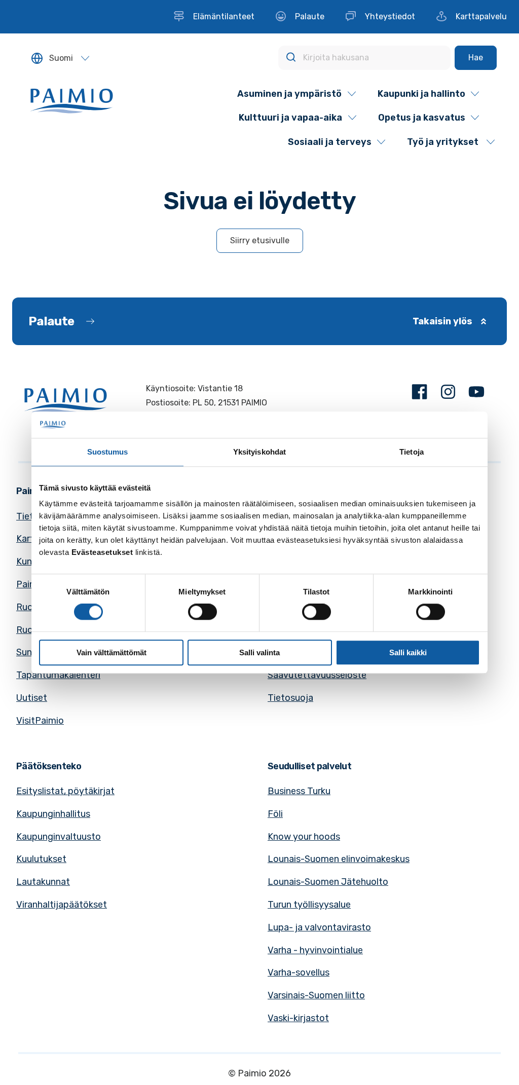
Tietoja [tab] (411, 451)
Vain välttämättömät (111, 652)
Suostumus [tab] (107, 451)
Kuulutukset (41, 859)
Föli (275, 813)
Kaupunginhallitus (53, 813)
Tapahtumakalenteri (58, 675)
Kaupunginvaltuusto (58, 836)
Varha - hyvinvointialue (315, 950)
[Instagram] (448, 394)
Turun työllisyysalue (309, 904)
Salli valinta (259, 652)
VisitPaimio (40, 720)
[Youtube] (476, 394)
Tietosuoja (290, 697)
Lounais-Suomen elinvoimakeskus (339, 859)
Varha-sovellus (298, 972)
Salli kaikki (408, 652)
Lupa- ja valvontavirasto (319, 927)
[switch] (202, 612)
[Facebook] (419, 394)
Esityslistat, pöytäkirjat (65, 791)
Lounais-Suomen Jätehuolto (328, 881)
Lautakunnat (43, 881)
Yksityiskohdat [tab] (259, 451)
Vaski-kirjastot (298, 1018)
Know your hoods (304, 836)
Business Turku (299, 791)
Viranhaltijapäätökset (61, 904)
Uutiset (31, 697)
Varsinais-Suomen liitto (316, 995)
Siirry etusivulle (259, 240)
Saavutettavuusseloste (317, 675)
